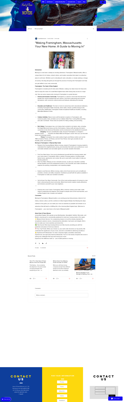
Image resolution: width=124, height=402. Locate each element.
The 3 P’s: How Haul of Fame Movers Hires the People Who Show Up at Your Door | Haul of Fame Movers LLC (38, 261)
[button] (96, 15)
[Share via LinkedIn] (42, 243)
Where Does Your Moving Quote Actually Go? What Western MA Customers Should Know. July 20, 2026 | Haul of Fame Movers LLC (61, 261)
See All (93, 255)
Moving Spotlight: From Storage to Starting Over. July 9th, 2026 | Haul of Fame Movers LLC (84, 273)
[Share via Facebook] (35, 243)
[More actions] (87, 38)
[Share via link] (46, 243)
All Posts (30, 28)
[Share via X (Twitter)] (39, 243)
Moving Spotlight (39, 28)
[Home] (103, 2)
